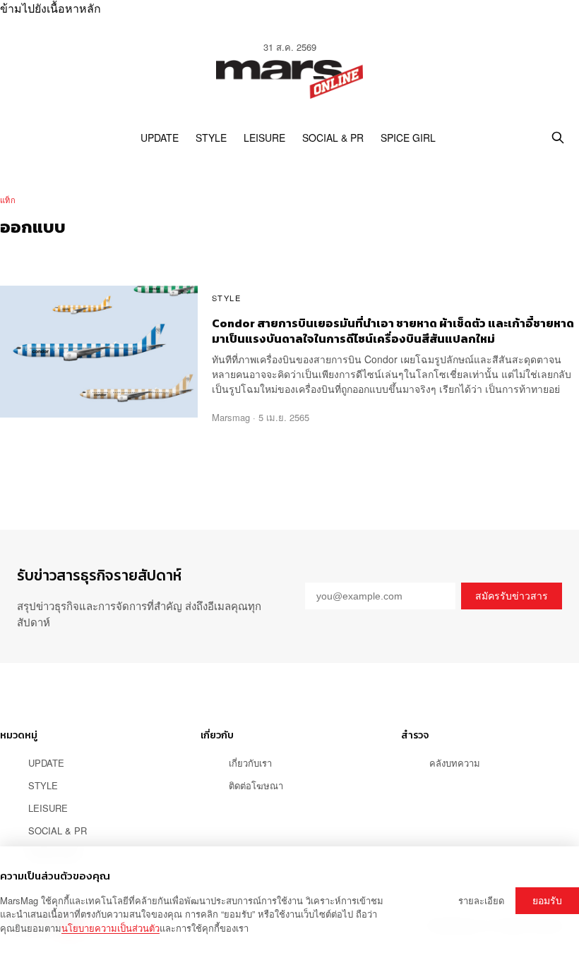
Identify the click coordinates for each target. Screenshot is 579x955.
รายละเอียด (481, 900)
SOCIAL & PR (333, 137)
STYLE (211, 137)
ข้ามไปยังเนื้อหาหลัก (50, 8)
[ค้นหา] (558, 137)
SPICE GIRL (408, 137)
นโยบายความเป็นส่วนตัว (110, 928)
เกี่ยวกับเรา (250, 763)
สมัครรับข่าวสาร (511, 596)
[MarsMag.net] (289, 79)
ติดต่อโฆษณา (256, 785)
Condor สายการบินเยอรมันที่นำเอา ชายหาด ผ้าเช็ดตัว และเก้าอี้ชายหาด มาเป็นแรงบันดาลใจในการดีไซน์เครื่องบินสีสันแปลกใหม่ (393, 331)
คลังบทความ (454, 763)
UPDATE (160, 137)
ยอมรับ (547, 900)
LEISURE (264, 137)
